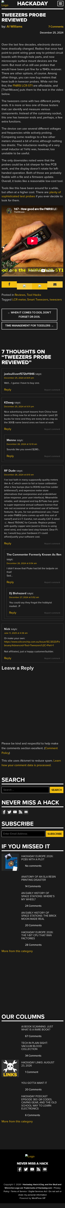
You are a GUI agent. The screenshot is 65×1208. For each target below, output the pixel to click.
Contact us (26, 812)
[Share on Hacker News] (12, 32)
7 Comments (55, 26)
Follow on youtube (15, 812)
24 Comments (32, 905)
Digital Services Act (38, 1191)
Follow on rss (20, 812)
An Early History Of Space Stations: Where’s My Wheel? (38, 896)
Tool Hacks (34, 295)
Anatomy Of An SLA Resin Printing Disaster (38, 878)
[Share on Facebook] (3, 32)
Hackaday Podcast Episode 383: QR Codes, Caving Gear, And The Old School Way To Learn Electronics (39, 1102)
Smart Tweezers (37, 299)
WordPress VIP (38, 1198)
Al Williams (14, 26)
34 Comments (32, 1055)
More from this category (17, 951)
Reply (7, 389)
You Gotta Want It (34, 1083)
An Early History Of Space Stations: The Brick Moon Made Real (38, 916)
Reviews (20, 295)
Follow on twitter (9, 812)
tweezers (56, 299)
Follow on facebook (4, 812)
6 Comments (32, 1115)
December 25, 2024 (51, 32)
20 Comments (33, 925)
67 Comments (32, 1036)
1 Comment (31, 1072)
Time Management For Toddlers (29, 325)
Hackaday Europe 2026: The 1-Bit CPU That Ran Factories (37, 935)
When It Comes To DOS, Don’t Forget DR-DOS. (29, 314)
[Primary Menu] (60, 3)
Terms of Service (19, 1191)
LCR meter (19, 299)
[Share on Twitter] (7, 32)
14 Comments (32, 886)
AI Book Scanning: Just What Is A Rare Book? (37, 1028)
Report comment (52, 390)
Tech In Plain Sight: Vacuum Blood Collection (34, 1046)
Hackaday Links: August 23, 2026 (37, 1064)
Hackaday (32, 3)
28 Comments (33, 945)
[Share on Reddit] (16, 32)
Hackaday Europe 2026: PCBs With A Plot (37, 858)
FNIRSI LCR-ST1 (22, 85)
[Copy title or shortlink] (21, 32)
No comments (32, 866)
